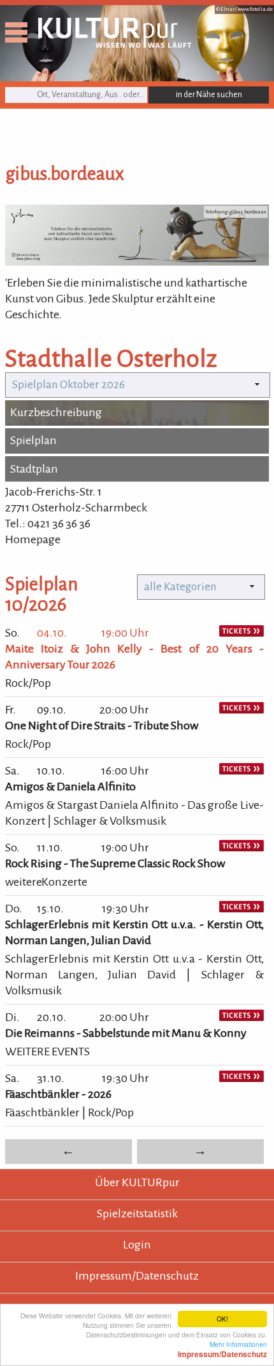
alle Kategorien (180, 587)
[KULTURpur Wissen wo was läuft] (114, 43)
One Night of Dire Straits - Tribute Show (101, 725)
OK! (222, 1318)
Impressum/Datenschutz (137, 1275)
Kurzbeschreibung (56, 412)
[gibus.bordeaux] (137, 261)
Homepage (33, 539)
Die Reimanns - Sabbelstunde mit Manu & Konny (126, 1033)
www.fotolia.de (255, 9)
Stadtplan (34, 469)
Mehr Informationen (222, 1348)
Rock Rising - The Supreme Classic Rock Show (115, 863)
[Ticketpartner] (241, 632)
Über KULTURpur (137, 1182)
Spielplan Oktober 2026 (68, 385)
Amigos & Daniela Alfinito (70, 786)
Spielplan (33, 440)
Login (137, 1244)
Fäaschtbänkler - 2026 (58, 1094)
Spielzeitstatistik (137, 1213)
